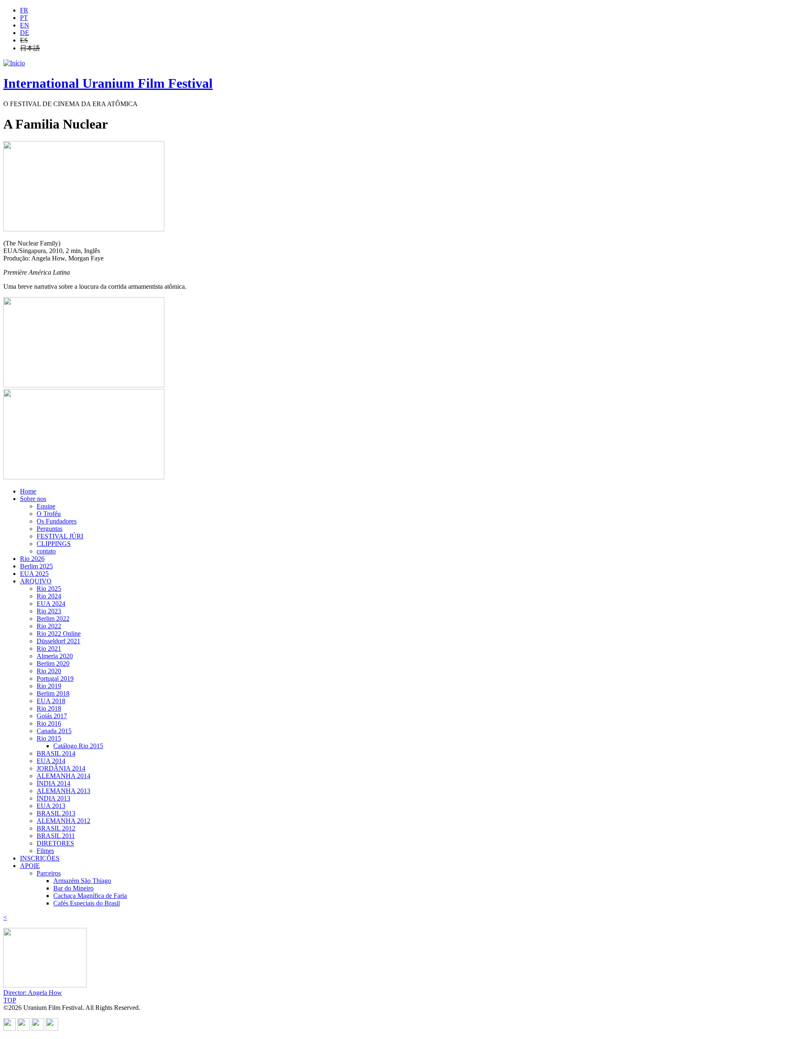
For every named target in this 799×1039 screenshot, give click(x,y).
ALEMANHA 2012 (63, 820)
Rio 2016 (49, 723)
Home (28, 491)
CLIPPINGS (54, 543)
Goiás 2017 (52, 715)
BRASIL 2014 (56, 753)
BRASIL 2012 (56, 828)
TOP (9, 1000)
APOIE (30, 865)
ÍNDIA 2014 (53, 783)
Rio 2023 (49, 611)
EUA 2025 (34, 573)
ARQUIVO (36, 581)
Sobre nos (33, 498)
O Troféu (49, 513)
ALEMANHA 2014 (63, 775)
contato (46, 551)
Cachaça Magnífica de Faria (90, 895)
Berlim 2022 (53, 618)
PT (24, 17)
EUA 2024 (51, 603)
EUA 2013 (51, 805)
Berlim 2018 (53, 693)
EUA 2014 (51, 760)
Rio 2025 (49, 588)
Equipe (46, 506)
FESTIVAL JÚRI (60, 536)
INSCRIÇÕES (40, 858)
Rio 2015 (49, 738)
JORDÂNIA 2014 (61, 768)
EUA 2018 (51, 700)
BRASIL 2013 (56, 813)
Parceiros (49, 873)
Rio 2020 (49, 670)
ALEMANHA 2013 (63, 790)
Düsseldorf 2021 (58, 641)
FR (24, 10)
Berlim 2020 (53, 663)
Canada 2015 (54, 730)
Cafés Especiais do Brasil (86, 903)
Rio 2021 (49, 648)
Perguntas (49, 528)
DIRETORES (55, 843)
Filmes (45, 850)
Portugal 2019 (55, 678)
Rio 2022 (49, 626)
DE (24, 32)
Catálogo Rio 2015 (78, 745)
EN (24, 25)
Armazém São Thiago (82, 880)
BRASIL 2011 (56, 835)
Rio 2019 (49, 685)
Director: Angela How (32, 992)
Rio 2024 (49, 596)
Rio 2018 (49, 708)
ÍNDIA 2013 (53, 798)
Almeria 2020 (55, 656)
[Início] (14, 63)
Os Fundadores (57, 521)
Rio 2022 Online (59, 633)
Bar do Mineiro (73, 888)
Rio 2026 (32, 558)
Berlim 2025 (36, 566)
